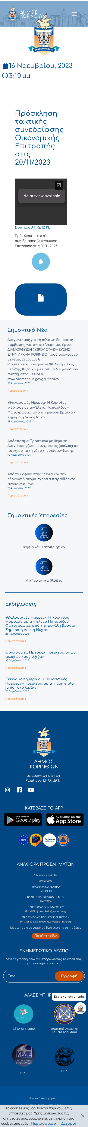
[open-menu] (74, 14)
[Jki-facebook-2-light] (19, 789)
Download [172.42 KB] (33, 227)
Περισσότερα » (17, 390)
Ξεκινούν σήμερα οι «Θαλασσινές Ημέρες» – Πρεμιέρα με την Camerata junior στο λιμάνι (39, 683)
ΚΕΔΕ (24, 1073)
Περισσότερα (43, 1124)
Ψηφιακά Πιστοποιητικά (44, 547)
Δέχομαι (68, 1124)
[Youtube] (31, 789)
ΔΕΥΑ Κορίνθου (24, 1028)
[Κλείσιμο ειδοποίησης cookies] (82, 1116)
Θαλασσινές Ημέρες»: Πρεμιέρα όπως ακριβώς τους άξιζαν (40, 654)
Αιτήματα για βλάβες (44, 580)
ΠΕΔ (64, 1071)
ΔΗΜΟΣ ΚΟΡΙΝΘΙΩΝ (33, 14)
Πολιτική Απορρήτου (43, 1098)
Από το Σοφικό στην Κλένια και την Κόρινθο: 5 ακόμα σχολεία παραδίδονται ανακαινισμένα (42, 479)
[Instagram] (7, 789)
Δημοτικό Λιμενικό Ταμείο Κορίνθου (64, 1030)
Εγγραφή (69, 976)
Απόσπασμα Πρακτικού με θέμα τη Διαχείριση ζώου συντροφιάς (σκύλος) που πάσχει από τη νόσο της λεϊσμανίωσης (44, 446)
